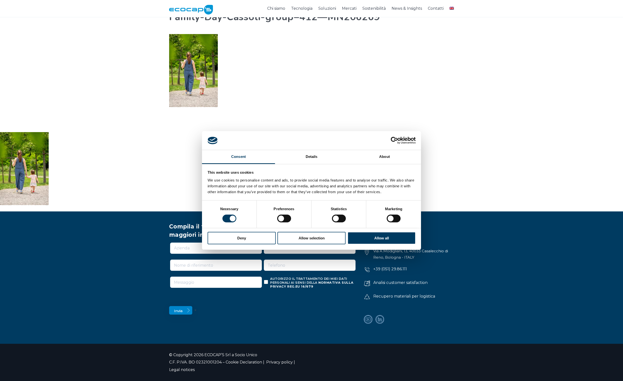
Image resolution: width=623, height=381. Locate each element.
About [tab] (384, 156)
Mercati (349, 8)
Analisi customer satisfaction (400, 282)
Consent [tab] (238, 156)
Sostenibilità (374, 8)
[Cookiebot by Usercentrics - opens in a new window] (394, 140)
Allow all (381, 238)
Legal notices (182, 369)
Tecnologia (301, 8)
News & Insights (407, 8)
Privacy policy (279, 362)
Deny (241, 238)
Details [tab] (312, 156)
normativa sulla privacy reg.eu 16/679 (311, 284)
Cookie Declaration (244, 362)
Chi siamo (276, 8)
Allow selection (312, 238)
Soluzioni (327, 8)
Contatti (436, 8)
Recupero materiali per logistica (404, 296)
